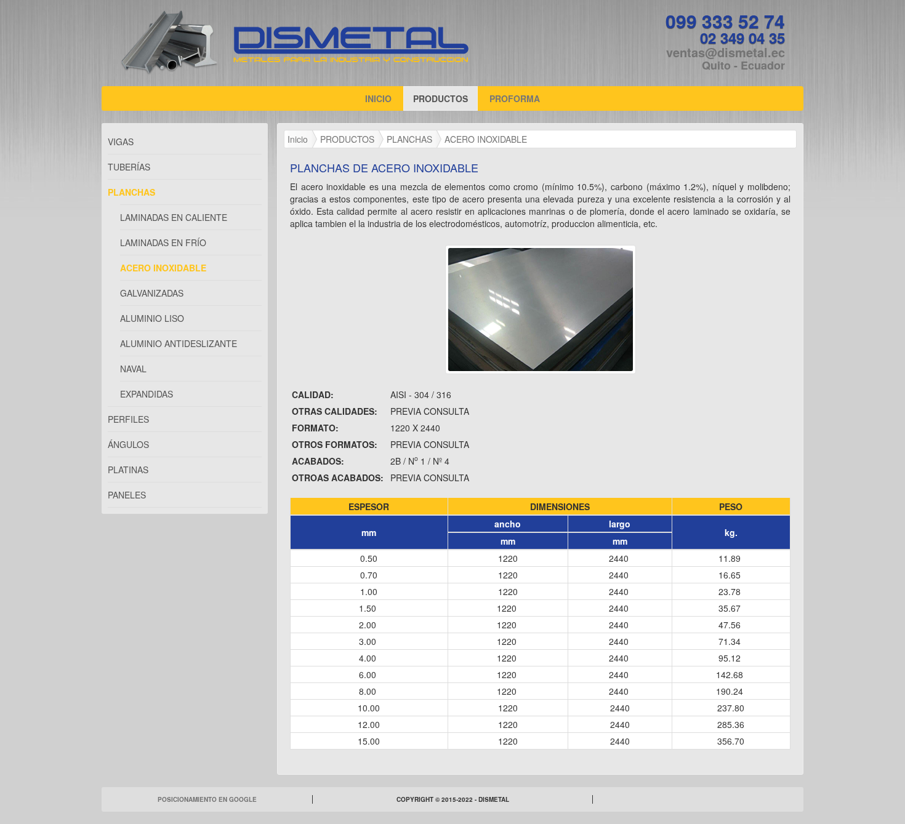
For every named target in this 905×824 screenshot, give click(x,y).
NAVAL (133, 368)
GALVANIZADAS (151, 293)
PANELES (127, 495)
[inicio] (351, 44)
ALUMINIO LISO (152, 318)
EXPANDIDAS (146, 394)
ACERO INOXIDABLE (163, 268)
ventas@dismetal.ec (725, 52)
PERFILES (128, 419)
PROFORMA (514, 98)
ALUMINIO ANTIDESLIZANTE (178, 343)
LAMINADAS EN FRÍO (163, 242)
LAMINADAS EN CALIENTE (173, 217)
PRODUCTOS (440, 98)
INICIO (383, 98)
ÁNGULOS (128, 444)
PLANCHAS (131, 192)
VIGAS (121, 141)
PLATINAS (128, 469)
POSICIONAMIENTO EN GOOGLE (207, 799)
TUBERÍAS (129, 167)
